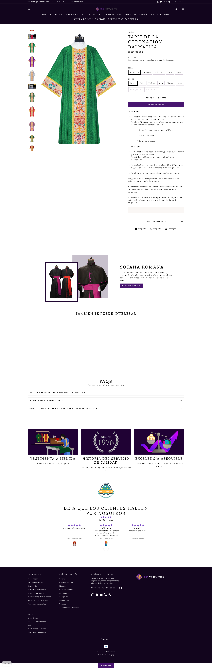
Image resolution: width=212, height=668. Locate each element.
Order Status (33, 618)
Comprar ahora (156, 104)
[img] (106, 517)
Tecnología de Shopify (106, 655)
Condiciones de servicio (38, 629)
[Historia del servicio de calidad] (106, 442)
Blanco (170, 83)
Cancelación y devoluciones (39, 597)
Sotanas (62, 579)
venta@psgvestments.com (38, 2)
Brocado (147, 72)
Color (131, 79)
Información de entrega (38, 600)
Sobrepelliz (64, 593)
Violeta (151, 83)
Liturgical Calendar (123, 19)
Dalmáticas (64, 600)
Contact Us (32, 586)
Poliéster (159, 72)
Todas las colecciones (37, 622)
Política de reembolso (37, 632)
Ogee (179, 72)
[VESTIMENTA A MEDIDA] (53, 442)
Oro (161, 83)
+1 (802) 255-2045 (59, 2)
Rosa (180, 83)
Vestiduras (125, 14)
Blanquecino (136, 89)
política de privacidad (37, 590)
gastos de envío (138, 60)
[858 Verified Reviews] (106, 499)
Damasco (134, 72)
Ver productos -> (131, 286)
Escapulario (64, 597)
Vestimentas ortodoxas (69, 608)
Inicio (130, 32)
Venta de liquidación (89, 19)
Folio (170, 72)
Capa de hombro (66, 590)
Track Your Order (76, 2)
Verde (133, 83)
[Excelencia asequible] (159, 442)
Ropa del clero (100, 14)
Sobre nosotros (34, 579)
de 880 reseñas (106, 520)
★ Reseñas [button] (106, 665)
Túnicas (62, 604)
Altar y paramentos (69, 14)
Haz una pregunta (156, 221)
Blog (29, 625)
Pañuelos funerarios (154, 14)
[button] (104, 549)
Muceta (62, 586)
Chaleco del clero (66, 582)
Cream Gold (151, 89)
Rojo (142, 83)
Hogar (46, 14)
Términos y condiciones (37, 593)
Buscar (30, 614)
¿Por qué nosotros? (36, 582)
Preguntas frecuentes (37, 604)
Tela (130, 68)
